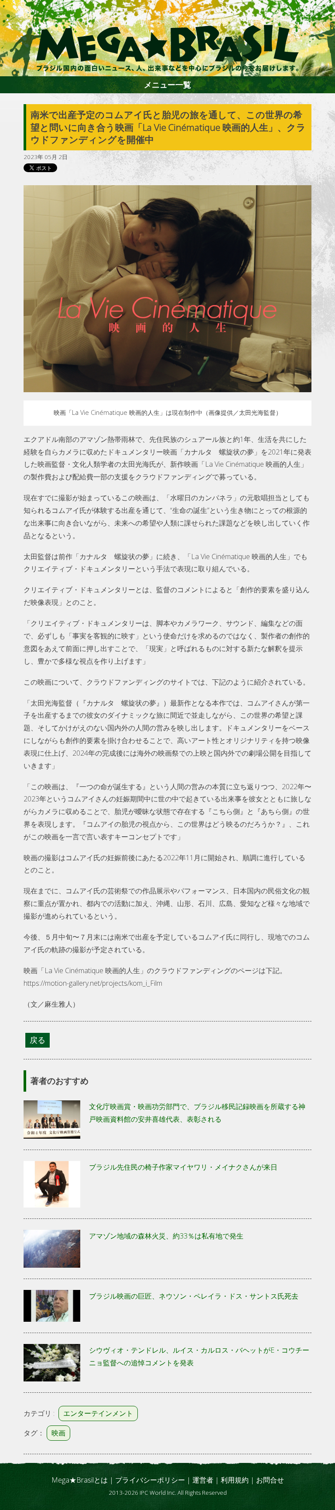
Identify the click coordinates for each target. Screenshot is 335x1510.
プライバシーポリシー (150, 1480)
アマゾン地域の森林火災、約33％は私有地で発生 (166, 1236)
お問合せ (270, 1480)
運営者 (202, 1480)
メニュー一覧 (167, 84)
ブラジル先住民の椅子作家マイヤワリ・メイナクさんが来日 (183, 1167)
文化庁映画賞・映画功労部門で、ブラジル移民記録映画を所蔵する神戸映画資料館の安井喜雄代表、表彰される (197, 1113)
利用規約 (235, 1480)
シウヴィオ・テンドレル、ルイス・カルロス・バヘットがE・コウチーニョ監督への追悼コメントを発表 (199, 1356)
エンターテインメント (98, 1413)
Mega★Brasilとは (79, 1480)
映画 (58, 1433)
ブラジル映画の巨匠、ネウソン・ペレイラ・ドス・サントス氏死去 (193, 1296)
